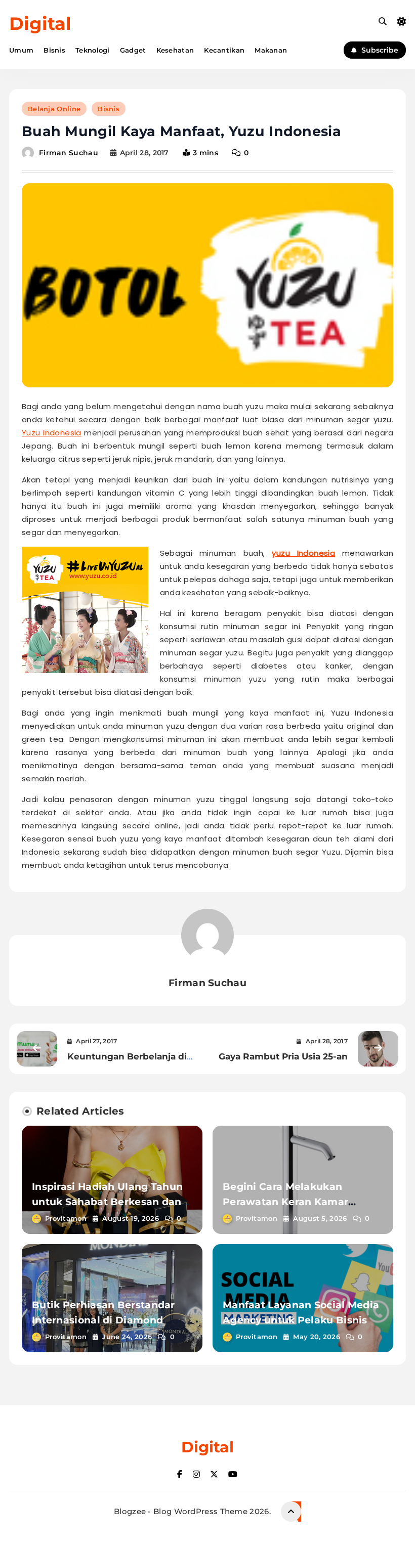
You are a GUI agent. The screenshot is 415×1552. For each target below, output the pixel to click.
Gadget (133, 50)
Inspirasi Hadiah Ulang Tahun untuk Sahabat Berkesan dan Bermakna (107, 1202)
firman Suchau (68, 152)
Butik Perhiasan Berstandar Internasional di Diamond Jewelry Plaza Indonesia (103, 1320)
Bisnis (54, 50)
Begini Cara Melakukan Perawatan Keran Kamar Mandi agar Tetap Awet (285, 1202)
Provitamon (66, 1218)
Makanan (271, 50)
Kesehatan (175, 50)
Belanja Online (54, 109)
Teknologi (92, 50)
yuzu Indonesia (303, 553)
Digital (40, 23)
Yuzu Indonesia (51, 432)
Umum (21, 50)
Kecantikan (224, 50)
